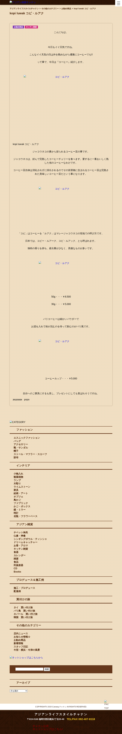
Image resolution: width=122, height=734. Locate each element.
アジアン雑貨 (24, 524)
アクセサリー (21, 444)
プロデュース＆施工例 (30, 579)
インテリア (23, 465)
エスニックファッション (27, 438)
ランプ (17, 480)
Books (17, 571)
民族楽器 (18, 565)
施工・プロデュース (24, 588)
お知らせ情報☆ (22, 636)
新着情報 (18, 643)
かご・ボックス (22, 506)
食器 (16, 552)
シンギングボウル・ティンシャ (30, 539)
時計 (16, 513)
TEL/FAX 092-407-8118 (81, 719)
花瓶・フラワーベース (25, 516)
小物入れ (18, 473)
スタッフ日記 (21, 646)
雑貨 (16, 558)
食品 (16, 562)
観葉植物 (18, 477)
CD (15, 568)
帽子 (16, 451)
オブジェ (18, 496)
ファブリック (21, 503)
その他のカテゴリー (28, 625)
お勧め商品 (18, 27)
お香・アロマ (21, 545)
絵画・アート (21, 493)
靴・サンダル (21, 447)
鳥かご (17, 500)
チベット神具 (21, 532)
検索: (13, 668)
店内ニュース (21, 633)
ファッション (24, 429)
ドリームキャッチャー (25, 542)
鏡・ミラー (20, 509)
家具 (16, 490)
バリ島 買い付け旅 (24, 610)
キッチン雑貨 (31, 27)
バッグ (17, 441)
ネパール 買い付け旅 (25, 614)
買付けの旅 (23, 599)
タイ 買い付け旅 (23, 607)
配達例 (17, 591)
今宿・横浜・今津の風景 (27, 650)
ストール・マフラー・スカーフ (30, 454)
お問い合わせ (81, 727)
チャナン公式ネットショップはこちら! (48, 728)
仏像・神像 (20, 535)
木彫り (17, 483)
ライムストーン (22, 486)
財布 (16, 457)
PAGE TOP (106, 712)
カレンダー (20, 555)
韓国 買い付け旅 (23, 617)
